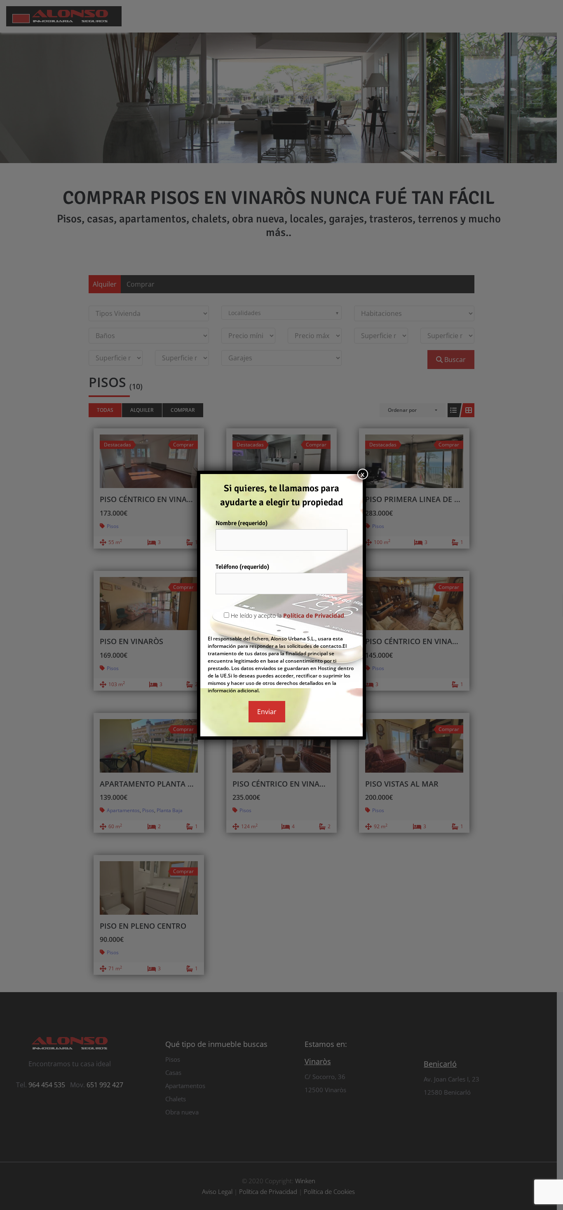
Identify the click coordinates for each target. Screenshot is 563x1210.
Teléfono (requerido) (242, 566)
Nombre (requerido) (241, 523)
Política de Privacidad (313, 615)
